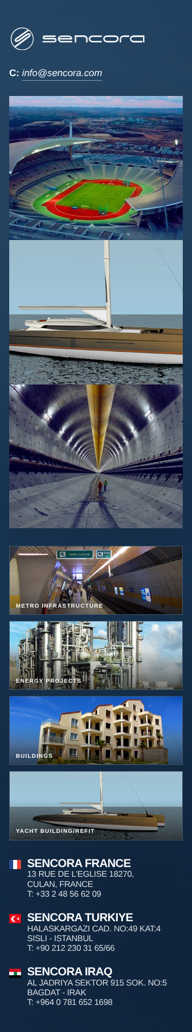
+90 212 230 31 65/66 (74, 948)
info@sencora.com (62, 72)
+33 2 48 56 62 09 (68, 894)
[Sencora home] (78, 38)
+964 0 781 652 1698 (73, 1002)
